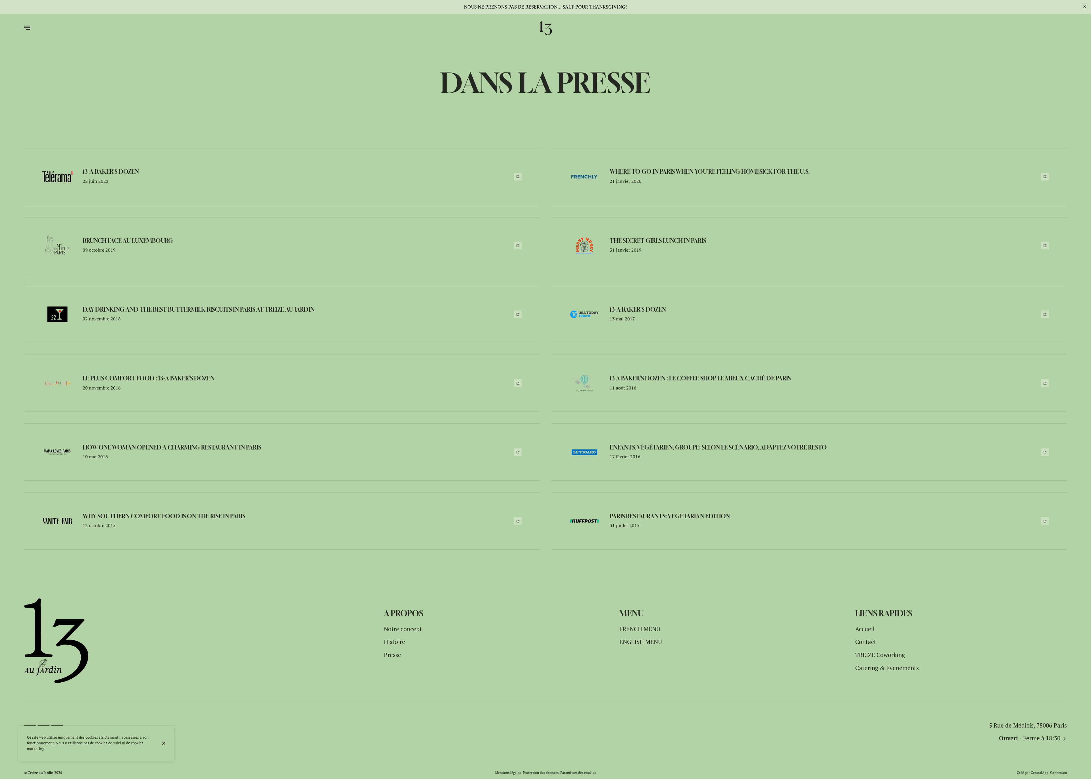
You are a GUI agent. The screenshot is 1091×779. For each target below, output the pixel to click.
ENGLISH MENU (640, 642)
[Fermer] (163, 743)
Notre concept (403, 629)
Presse (392, 655)
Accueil (865, 629)
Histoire (394, 642)
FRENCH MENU (639, 629)
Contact (865, 642)
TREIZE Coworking (880, 655)
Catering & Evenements (887, 668)
